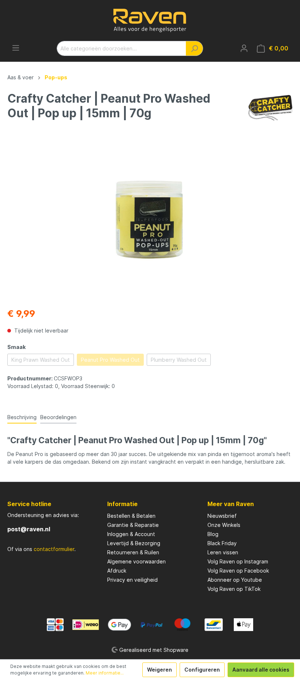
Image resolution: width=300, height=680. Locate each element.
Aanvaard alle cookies (260, 669)
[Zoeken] (194, 48)
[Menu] (15, 48)
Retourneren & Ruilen (133, 552)
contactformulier (54, 549)
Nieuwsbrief (222, 516)
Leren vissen (222, 552)
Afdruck (116, 570)
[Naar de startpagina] (150, 20)
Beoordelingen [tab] (58, 417)
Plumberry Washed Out (179, 360)
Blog (212, 534)
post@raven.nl (28, 529)
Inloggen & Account (131, 534)
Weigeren (159, 669)
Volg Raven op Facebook (238, 570)
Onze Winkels (223, 525)
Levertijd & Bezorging (133, 543)
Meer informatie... (105, 673)
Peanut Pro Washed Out (110, 360)
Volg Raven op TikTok (233, 589)
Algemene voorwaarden (136, 561)
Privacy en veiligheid (132, 580)
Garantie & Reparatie (133, 525)
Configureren (202, 669)
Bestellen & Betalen (131, 516)
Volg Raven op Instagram (237, 561)
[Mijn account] (244, 48)
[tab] (22, 416)
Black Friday (222, 543)
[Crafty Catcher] (270, 107)
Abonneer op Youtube (234, 580)
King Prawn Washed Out (40, 360)
